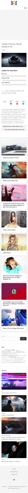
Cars (3, 50)
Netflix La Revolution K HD (10, 180)
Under (6, 362)
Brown (22, 355)
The (24, 360)
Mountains (3, 360)
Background (6, 355)
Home (14, 469)
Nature (8, 361)
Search (3, 336)
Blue (16, 355)
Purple (13, 360)
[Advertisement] (14, 25)
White (16, 362)
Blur (19, 355)
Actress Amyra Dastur (9, 230)
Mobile (21, 359)
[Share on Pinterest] (17, 102)
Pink (11, 360)
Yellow (23, 362)
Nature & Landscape (5, 435)
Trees (3, 362)
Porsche (4, 93)
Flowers (3, 359)
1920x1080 (9, 350)
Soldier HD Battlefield (7, 415)
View (9, 362)
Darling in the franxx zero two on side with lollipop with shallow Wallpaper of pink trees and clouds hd (13, 205)
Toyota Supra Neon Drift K (9, 393)
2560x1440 (12, 91)
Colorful (3, 357)
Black (13, 355)
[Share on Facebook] (11, 102)
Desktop (12, 357)
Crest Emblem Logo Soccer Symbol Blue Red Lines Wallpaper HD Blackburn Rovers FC (14, 303)
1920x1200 (18, 350)
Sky (18, 361)
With (20, 362)
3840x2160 (20, 352)
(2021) (7, 91)
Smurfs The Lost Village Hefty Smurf (13, 328)
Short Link (4, 73)
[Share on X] (5, 102)
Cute (7, 357)
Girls (14, 359)
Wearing (12, 362)
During (21, 357)
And (14, 353)
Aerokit (18, 91)
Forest (6, 359)
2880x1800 (13, 352)
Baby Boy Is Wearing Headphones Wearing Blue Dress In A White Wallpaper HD (12, 277)
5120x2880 (4, 353)
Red (16, 361)
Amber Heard (7, 253)
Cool (5, 357)
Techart (14, 93)
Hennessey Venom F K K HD (11, 157)
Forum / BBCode (5, 82)
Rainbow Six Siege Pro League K (10, 461)
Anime (16, 353)
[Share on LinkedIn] (23, 102)
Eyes (24, 357)
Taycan (9, 93)
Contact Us (14, 474)
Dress (18, 357)
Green (17, 359)
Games (9, 359)
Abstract (10, 353)
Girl (12, 359)
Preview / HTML (5, 78)
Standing (21, 360)
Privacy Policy (14, 471)
